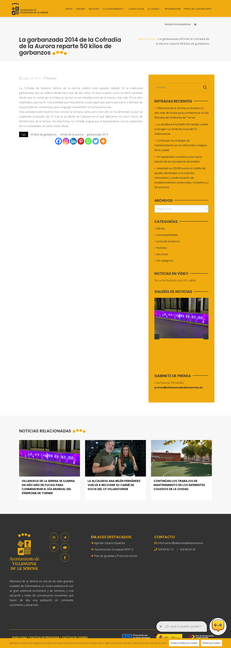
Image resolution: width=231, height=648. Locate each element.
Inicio (69, 8)
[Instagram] (66, 141)
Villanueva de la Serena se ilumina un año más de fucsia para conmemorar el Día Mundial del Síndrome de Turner (181, 112)
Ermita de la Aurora (71, 134)
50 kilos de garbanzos (43, 134)
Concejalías (136, 8)
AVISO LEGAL (19, 637)
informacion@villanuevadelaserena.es (180, 543)
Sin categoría (164, 260)
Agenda (80, 8)
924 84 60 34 (187, 549)
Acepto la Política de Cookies (184, 643)
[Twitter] (95, 141)
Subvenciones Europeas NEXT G (113, 549)
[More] (103, 141)
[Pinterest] (80, 141)
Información (172, 8)
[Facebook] (58, 141)
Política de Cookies (211, 643)
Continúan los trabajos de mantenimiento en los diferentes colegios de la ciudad (180, 145)
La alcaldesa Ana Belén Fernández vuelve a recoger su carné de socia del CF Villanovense (181, 129)
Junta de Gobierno (168, 241)
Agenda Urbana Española (109, 543)
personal (162, 254)
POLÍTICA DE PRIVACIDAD (44, 637)
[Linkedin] (73, 141)
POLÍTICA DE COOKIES (75, 637)
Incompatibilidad (166, 235)
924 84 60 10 (166, 549)
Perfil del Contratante (198, 8)
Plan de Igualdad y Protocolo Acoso (115, 556)
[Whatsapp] (88, 141)
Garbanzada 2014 (97, 134)
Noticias (94, 8)
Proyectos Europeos (178, 24)
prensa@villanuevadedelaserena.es (178, 387)
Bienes (160, 228)
